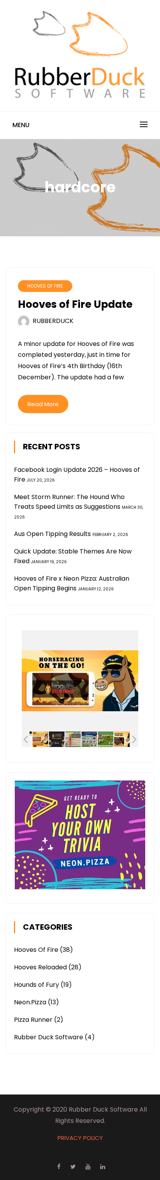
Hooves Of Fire (45, 286)
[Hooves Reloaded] (41, 739)
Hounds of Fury (36, 984)
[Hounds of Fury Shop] (73, 739)
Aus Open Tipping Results (52, 533)
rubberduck (53, 320)
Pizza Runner (33, 1019)
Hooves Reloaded (40, 967)
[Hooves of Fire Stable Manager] (56, 739)
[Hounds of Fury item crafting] (89, 739)
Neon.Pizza (30, 1002)
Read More (43, 404)
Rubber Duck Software (48, 1037)
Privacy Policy (80, 1138)
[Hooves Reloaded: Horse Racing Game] (122, 739)
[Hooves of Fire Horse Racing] (106, 739)
